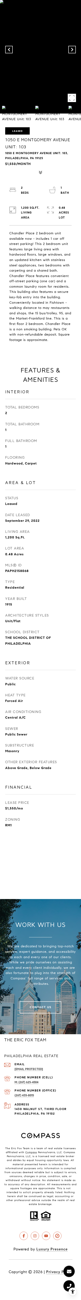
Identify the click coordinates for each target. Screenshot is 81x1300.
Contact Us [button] (40, 1007)
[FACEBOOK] (24, 1236)
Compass (31, 1152)
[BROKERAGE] (57, 1236)
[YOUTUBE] (46, 1236)
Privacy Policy (59, 1272)
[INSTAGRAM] (35, 1236)
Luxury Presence (52, 1249)
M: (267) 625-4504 (26, 1082)
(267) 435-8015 (24, 1095)
